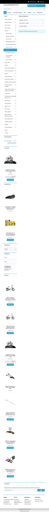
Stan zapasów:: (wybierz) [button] (24, 23)
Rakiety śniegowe (8, 111)
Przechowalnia (27, 502)
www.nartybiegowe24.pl (11, 5)
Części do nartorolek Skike (10, 44)
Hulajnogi (6, 124)
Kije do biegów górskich (9, 118)
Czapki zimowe (7, 93)
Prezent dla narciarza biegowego (8, 85)
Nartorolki (6, 30)
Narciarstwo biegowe (8, 76)
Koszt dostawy (6, 502)
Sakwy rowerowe (8, 27)
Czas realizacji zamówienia (9, 499)
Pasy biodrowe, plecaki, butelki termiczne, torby (10, 97)
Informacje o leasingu (39, 501)
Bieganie (6, 73)
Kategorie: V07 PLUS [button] (23, 20)
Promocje (6, 132)
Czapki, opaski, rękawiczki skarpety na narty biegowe (9, 90)
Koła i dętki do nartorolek (10, 52)
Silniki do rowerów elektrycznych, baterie (8, 115)
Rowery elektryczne (8, 19)
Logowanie (26, 499)
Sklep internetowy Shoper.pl (24, 511)
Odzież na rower (7, 106)
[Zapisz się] (41, 490)
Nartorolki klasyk (9, 33)
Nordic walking (7, 62)
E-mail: (5, 257)
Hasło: (5, 261)
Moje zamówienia (27, 501)
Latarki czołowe (7, 100)
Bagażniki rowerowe (8, 22)
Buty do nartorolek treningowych (9, 56)
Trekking (6, 65)
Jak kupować (16, 499)
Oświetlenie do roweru (8, 121)
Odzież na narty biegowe (9, 70)
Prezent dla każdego (8, 127)
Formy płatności (7, 501)
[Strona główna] (5, 12)
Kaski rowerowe (7, 25)
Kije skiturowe (7, 108)
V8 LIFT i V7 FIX (9, 47)
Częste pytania (17, 501)
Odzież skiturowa (8, 103)
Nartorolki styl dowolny (10, 36)
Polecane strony (38, 499)
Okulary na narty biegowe (9, 79)
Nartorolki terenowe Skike (10, 41)
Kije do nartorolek (9, 59)
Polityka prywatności (18, 502)
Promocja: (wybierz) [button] (23, 26)
